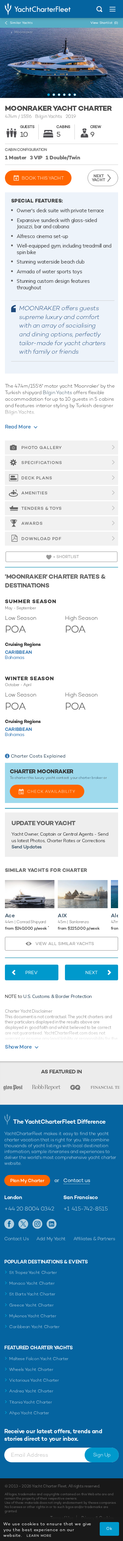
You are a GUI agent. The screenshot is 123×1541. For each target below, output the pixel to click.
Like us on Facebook (9, 1224)
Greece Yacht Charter (31, 1305)
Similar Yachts (21, 23)
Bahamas (15, 657)
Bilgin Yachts (57, 392)
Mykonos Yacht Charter (32, 1316)
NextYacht (98, 178)
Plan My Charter (27, 1180)
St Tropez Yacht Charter (33, 1272)
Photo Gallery (41, 447)
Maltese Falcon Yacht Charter (39, 1358)
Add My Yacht (51, 1239)
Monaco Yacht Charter (32, 1283)
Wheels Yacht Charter (31, 1369)
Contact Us (16, 1239)
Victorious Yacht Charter (34, 1380)
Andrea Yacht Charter (31, 1391)
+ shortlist (65, 556)
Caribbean (18, 652)
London (13, 1197)
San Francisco (80, 1197)
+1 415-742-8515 (85, 1208)
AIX (62, 915)
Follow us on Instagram (37, 1224)
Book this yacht (43, 178)
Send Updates (26, 847)
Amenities (34, 493)
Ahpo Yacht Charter (29, 1413)
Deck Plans (36, 478)
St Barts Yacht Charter (32, 1294)
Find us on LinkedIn (52, 1224)
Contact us (76, 1180)
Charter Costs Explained (38, 756)
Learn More (39, 1535)
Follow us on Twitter (23, 1224)
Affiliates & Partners (94, 1239)
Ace (10, 915)
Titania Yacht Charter (30, 1402)
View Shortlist (104, 23)
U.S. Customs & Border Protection (57, 996)
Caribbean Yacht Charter (34, 1326)
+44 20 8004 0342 (29, 1208)
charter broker (90, 777)
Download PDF (41, 538)
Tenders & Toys (41, 508)
